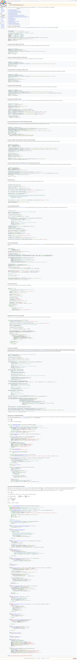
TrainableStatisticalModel (28, 350)
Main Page (2, 8)
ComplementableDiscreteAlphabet (20, 27)
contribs (22, 4)
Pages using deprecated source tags (15, 655)
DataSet (22, 181)
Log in (75, 0)
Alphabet (40, 27)
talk (20, 4)
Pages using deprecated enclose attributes (26, 655)
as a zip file (36, 7)
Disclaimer (48, 658)
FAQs (1, 19)
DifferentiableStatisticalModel (41, 350)
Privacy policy (38, 658)
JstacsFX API (2, 18)
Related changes (3, 24)
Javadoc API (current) (3, 17)
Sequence (46, 27)
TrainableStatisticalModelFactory (22, 100)
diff (9, 5)
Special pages (2, 25)
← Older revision (12, 5)
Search (1, 13)
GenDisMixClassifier (20, 244)
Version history (2, 11)
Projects (2, 12)
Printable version (3, 26)
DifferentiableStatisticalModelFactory (23, 164)
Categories (9, 655)
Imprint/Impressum (43, 658)
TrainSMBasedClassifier (21, 207)
